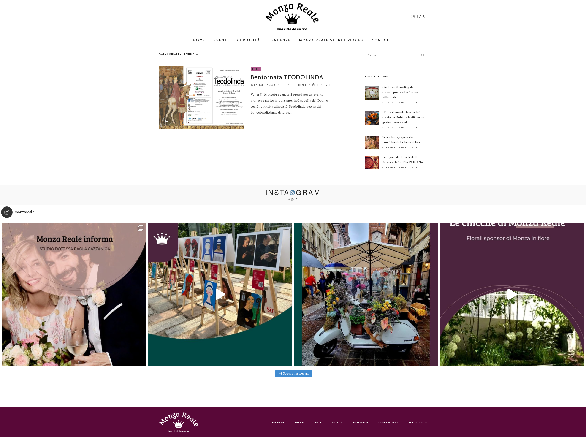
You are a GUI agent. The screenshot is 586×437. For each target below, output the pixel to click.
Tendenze (279, 40)
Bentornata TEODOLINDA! (288, 77)
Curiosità (248, 40)
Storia (337, 422)
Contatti (382, 40)
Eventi (221, 40)
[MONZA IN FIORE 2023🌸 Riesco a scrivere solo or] (366, 294)
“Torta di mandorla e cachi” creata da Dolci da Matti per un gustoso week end (403, 117)
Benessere (360, 422)
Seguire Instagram (296, 373)
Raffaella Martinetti (270, 85)
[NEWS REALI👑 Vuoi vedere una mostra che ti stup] (220, 294)
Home (199, 40)
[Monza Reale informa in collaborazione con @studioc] (74, 294)
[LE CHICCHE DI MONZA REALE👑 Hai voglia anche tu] (512, 294)
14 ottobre (299, 85)
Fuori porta (418, 422)
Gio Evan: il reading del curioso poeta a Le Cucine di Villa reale (401, 92)
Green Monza (388, 422)
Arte (256, 69)
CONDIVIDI (323, 85)
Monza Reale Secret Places (331, 40)
